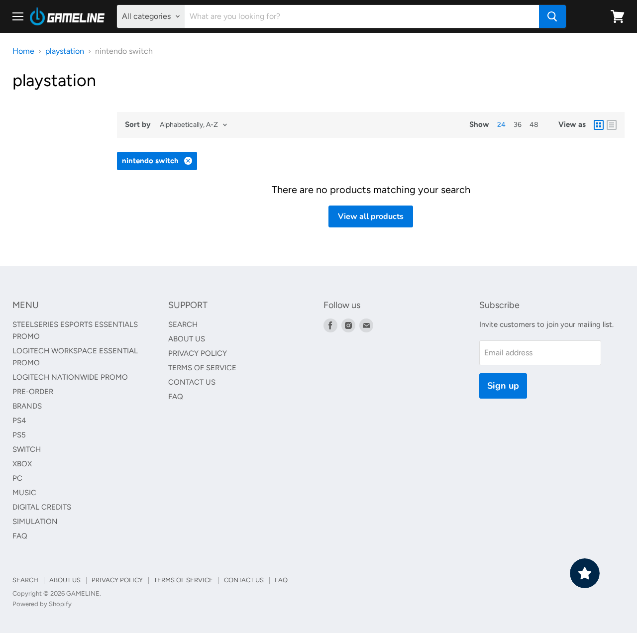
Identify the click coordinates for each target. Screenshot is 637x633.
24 (501, 124)
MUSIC (24, 492)
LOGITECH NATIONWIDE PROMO (70, 377)
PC (17, 478)
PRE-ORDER (32, 391)
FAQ (19, 535)
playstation (64, 51)
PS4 (19, 420)
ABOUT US (186, 338)
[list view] (612, 125)
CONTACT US (191, 382)
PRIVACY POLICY (197, 353)
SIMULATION (35, 521)
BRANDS (27, 406)
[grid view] (599, 125)
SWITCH (26, 449)
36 (518, 124)
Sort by (138, 124)
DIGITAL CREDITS (41, 507)
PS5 (19, 434)
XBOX (22, 463)
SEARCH (183, 324)
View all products (371, 216)
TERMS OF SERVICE (202, 367)
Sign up (503, 386)
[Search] (552, 16)
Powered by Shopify (42, 604)
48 (534, 124)
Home (23, 51)
